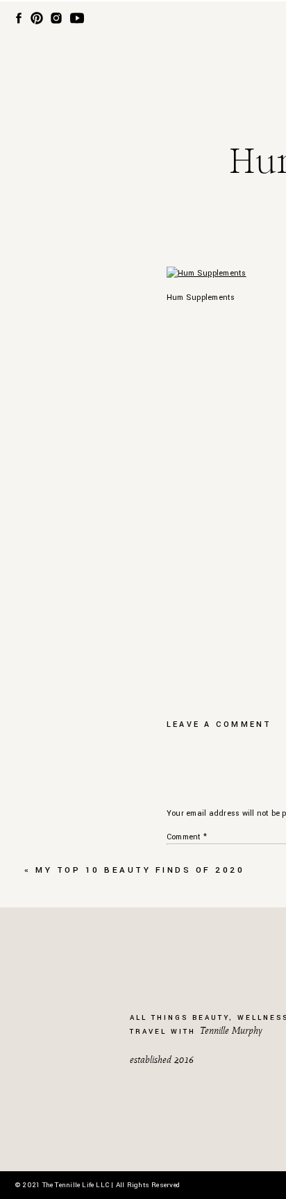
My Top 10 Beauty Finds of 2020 (139, 870)
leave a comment (219, 724)
